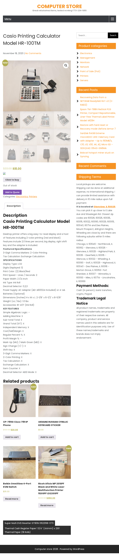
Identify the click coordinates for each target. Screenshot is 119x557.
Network (84, 66)
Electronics (22, 196)
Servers (84, 80)
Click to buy (12, 179)
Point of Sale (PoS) (90, 71)
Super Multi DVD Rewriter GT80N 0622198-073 (29, 523)
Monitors (85, 62)
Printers (33, 196)
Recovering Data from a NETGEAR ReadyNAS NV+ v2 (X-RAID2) (96, 101)
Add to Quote (12, 192)
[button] (66, 65)
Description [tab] (14, 205)
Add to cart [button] (12, 437)
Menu (7, 19)
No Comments (33, 53)
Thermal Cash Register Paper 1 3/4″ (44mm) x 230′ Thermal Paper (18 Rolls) (32, 530)
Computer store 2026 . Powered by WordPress (59, 549)
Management (87, 57)
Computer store (59, 6)
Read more (11, 498)
